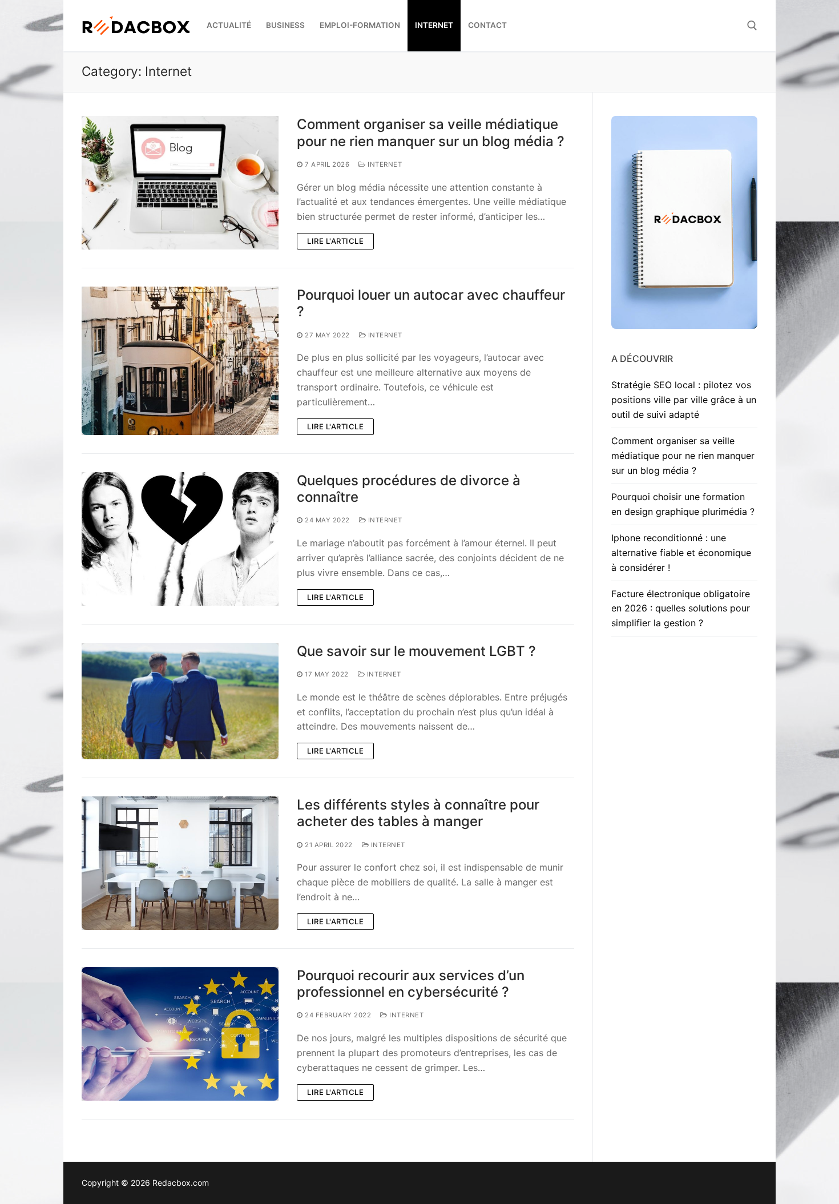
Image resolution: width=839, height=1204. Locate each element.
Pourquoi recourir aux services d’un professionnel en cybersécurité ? (411, 983)
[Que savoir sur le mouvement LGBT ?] (180, 701)
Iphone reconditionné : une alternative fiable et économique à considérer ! (681, 552)
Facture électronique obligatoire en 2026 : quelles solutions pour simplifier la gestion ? (680, 608)
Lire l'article (335, 240)
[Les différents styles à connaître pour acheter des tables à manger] (180, 863)
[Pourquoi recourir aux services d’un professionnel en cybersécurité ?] (180, 1034)
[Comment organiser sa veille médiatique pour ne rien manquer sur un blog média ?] (180, 182)
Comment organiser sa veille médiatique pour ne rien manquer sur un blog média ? (430, 132)
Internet (384, 164)
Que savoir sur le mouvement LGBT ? (416, 651)
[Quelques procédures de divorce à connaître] (180, 539)
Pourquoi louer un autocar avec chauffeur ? (431, 303)
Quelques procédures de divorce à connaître (409, 488)
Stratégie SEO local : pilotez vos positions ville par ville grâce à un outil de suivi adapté (683, 399)
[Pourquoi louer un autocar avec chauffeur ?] (180, 361)
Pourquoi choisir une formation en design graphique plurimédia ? (683, 504)
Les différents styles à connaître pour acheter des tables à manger (418, 812)
